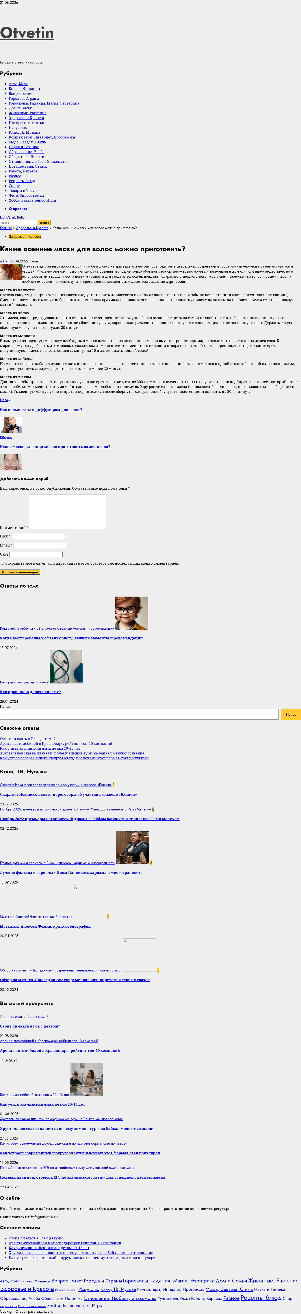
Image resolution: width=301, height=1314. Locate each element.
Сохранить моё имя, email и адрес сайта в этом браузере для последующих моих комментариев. (92, 563)
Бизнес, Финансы (24, 88)
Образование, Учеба (27, 151)
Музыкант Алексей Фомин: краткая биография (36, 916)
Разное (15, 176)
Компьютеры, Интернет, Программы (42, 137)
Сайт (4, 554)
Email (6, 545)
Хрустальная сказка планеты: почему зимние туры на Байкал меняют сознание (72, 753)
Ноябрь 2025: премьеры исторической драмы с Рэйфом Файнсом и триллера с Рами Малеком (75, 809)
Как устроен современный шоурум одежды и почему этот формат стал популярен (74, 758)
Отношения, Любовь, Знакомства (39, 161)
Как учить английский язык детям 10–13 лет (40, 748)
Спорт (14, 185)
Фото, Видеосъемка (26, 195)
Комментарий (14, 527)
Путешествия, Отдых (28, 166)
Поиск (5, 706)
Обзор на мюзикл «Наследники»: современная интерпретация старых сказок (61, 970)
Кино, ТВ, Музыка (24, 132)
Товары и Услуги (24, 190)
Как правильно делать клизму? (24, 682)
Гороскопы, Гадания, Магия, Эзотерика (44, 103)
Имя (5, 536)
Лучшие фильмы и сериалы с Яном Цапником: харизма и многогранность (57, 862)
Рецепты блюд (22, 180)
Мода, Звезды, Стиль (27, 142)
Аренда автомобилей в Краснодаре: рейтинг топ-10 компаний (56, 743)
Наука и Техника (24, 146)
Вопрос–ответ (21, 93)
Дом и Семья (20, 108)
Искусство (18, 127)
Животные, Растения (27, 112)
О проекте (18, 208)
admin (5, 261)
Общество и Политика (28, 156)
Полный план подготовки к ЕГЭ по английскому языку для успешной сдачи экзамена (67, 1167)
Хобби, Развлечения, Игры (32, 200)
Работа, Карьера (23, 171)
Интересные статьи (26, 122)
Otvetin (27, 32)
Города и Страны (24, 98)
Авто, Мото (18, 83)
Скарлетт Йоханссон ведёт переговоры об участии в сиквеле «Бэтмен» (56, 784)
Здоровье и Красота (26, 117)
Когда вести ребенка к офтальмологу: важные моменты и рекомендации (57, 628)
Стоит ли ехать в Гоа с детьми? (28, 738)
